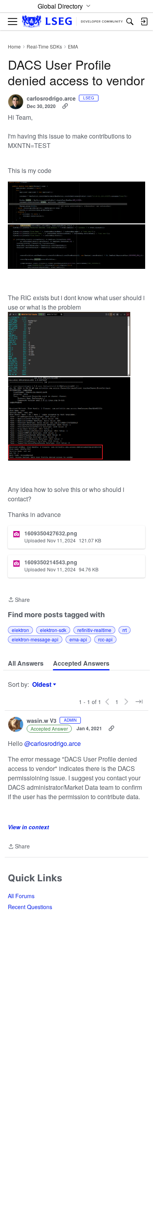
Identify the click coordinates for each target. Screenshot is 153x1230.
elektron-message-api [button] (35, 639)
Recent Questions (30, 907)
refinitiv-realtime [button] (94, 630)
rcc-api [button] (105, 639)
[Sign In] (144, 21)
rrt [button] (124, 630)
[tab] (25, 663)
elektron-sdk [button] (53, 630)
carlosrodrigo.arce (51, 98)
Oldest (42, 684)
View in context (28, 827)
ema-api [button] (78, 639)
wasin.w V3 (41, 720)
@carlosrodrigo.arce (52, 743)
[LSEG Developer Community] (72, 21)
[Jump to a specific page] (139, 701)
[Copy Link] (65, 106)
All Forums (21, 896)
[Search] (130, 21)
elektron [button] (20, 630)
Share (19, 600)
